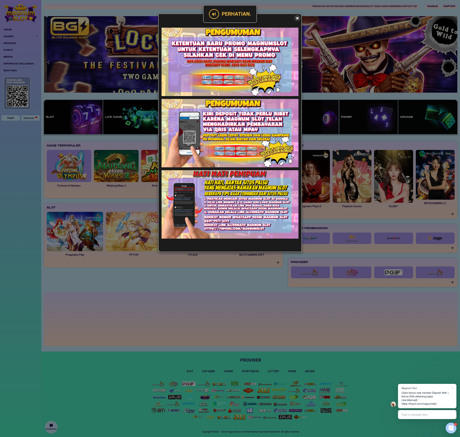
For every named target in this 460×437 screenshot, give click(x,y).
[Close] (297, 18)
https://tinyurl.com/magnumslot (419, 403)
